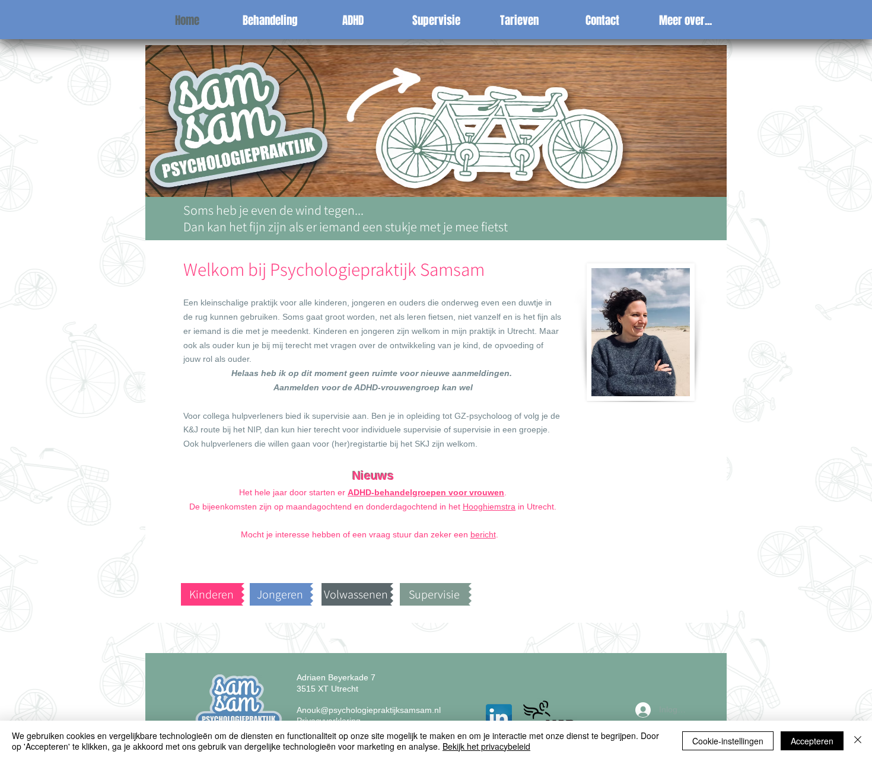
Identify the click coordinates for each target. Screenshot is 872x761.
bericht (483, 534)
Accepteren (812, 741)
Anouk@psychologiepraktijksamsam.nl (369, 710)
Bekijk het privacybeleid (486, 746)
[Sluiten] (858, 741)
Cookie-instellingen (727, 741)
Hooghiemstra (489, 506)
